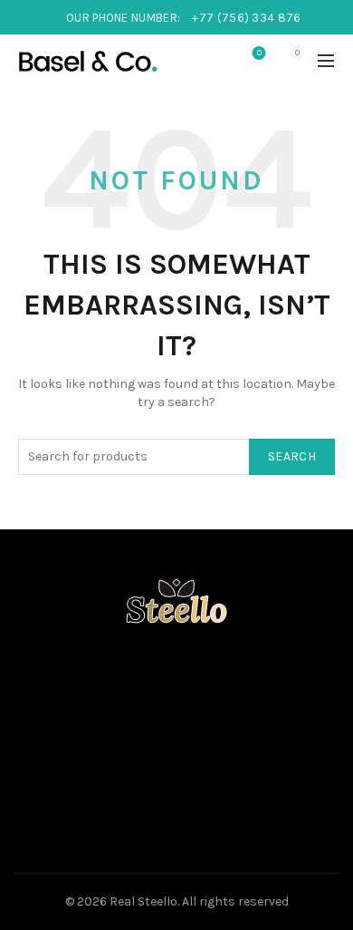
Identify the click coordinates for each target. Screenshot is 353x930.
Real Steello (143, 901)
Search (292, 456)
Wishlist (259, 53)
